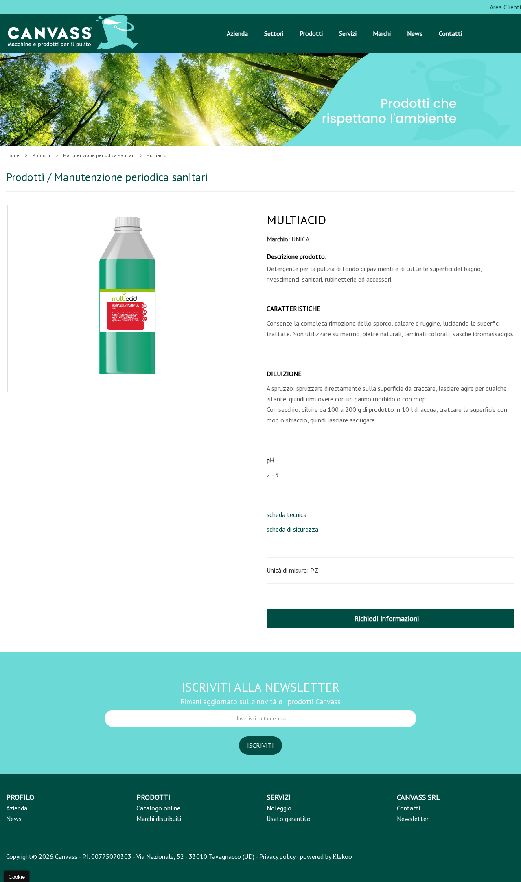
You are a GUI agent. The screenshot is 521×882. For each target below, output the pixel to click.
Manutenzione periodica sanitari (99, 155)
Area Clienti (504, 7)
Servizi (348, 33)
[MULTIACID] (129, 296)
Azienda (237, 33)
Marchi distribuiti (158, 818)
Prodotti (311, 33)
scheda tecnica (286, 514)
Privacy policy (277, 856)
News (414, 33)
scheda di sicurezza (292, 529)
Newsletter (413, 818)
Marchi (382, 33)
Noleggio (279, 808)
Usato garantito (289, 818)
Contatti (450, 33)
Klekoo (342, 856)
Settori (273, 33)
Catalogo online (158, 808)
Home (13, 155)
